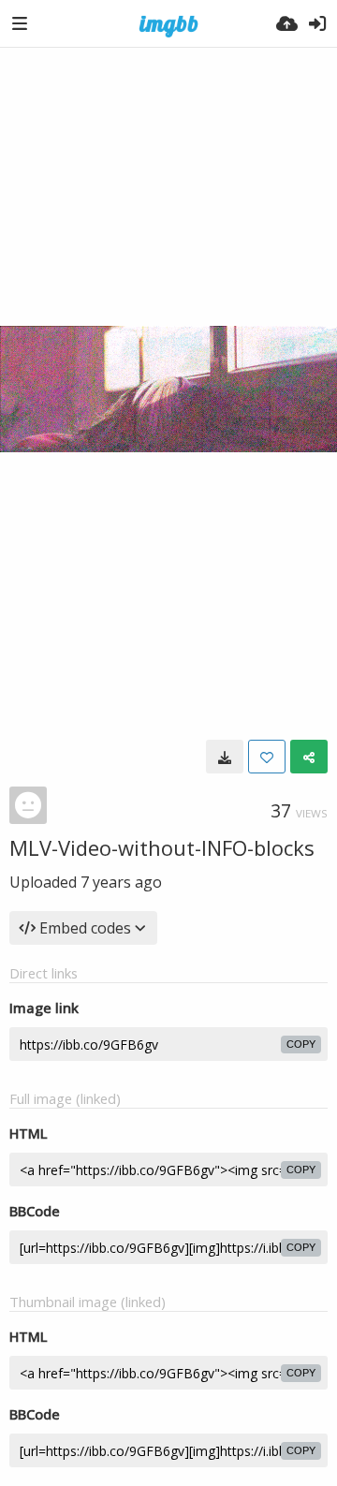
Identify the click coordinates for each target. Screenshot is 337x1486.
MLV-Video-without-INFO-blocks (162, 847)
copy (300, 1044)
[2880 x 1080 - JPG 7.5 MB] (224, 756)
